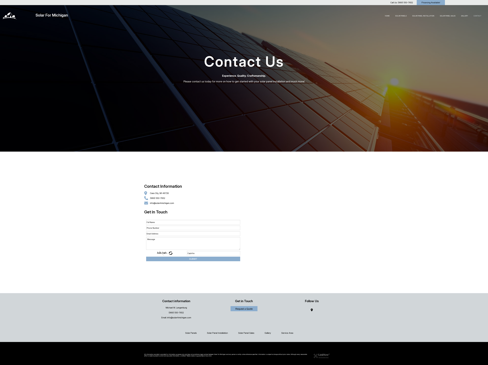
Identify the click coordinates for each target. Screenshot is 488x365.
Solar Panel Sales (447, 16)
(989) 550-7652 (405, 2)
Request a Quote (244, 308)
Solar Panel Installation (423, 16)
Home (387, 16)
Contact (477, 16)
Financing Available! (431, 2)
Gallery (464, 16)
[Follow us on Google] (312, 310)
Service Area (287, 333)
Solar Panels (401, 16)
